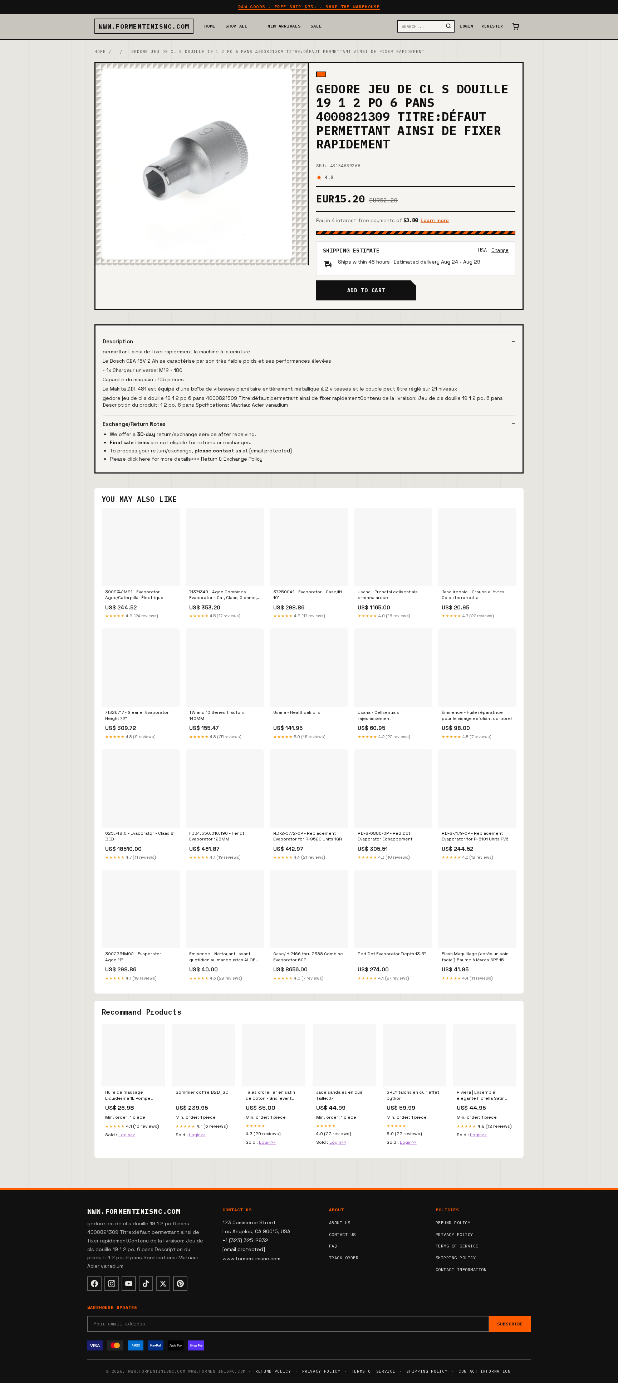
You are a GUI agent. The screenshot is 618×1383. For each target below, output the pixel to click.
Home (209, 26)
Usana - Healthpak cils (296, 712)
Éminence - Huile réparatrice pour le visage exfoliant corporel (477, 715)
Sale (316, 26)
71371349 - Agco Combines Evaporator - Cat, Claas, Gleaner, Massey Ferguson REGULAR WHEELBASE (223, 595)
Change (500, 250)
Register (492, 26)
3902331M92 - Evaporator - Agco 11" (134, 956)
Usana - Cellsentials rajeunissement (378, 715)
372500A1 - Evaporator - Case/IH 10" (307, 594)
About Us (339, 1222)
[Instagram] (111, 1283)
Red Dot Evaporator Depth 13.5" (392, 954)
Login (466, 26)
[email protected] (270, 450)
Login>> (126, 1135)
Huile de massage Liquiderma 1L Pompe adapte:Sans (128, 1095)
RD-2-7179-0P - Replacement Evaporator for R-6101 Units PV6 (475, 836)
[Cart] (516, 26)
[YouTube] (129, 1283)
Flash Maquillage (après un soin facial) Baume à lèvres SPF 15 (475, 956)
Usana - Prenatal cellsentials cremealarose (388, 594)
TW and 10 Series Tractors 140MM (217, 715)
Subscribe (510, 1323)
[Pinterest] (180, 1283)
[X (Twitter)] (163, 1283)
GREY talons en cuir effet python (413, 1095)
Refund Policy (453, 1222)
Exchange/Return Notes (134, 424)
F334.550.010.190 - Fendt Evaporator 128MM (216, 836)
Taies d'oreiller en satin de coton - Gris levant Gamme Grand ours (270, 1095)
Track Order (343, 1257)
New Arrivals (284, 26)
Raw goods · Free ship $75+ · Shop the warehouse (309, 6)
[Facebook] (94, 1283)
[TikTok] (146, 1283)
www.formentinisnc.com (144, 26)
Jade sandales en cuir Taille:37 (339, 1095)
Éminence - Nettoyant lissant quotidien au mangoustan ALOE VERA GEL (222, 957)
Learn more (435, 220)
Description (118, 341)
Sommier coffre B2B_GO (202, 1092)
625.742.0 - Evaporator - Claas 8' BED (140, 836)
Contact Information (461, 1269)
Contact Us (342, 1234)
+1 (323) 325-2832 (245, 1240)
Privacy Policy (454, 1234)
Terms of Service (457, 1246)
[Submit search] (448, 26)
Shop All (236, 26)
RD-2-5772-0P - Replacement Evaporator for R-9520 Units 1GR (307, 836)
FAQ (333, 1246)
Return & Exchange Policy (232, 459)
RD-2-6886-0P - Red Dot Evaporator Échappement (385, 836)
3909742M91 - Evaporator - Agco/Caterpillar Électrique (134, 594)
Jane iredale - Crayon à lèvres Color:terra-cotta (473, 594)
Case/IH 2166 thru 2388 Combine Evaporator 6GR (308, 956)
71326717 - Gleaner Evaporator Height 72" (137, 715)
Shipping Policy (456, 1257)
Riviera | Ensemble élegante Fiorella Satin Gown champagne (481, 1095)
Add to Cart (366, 290)
